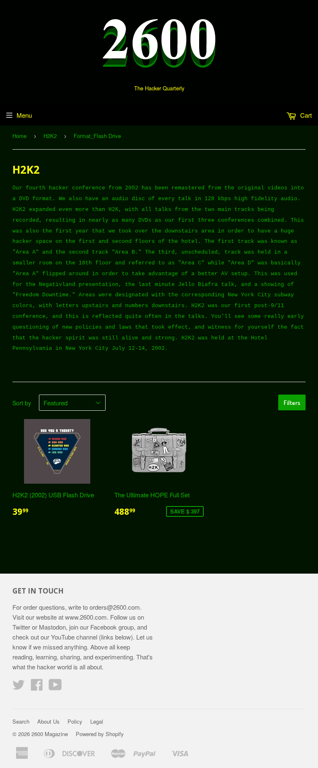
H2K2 (50, 136)
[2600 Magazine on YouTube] (55, 687)
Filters (292, 403)
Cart (305, 115)
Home (19, 136)
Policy (74, 721)
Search (20, 721)
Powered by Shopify (100, 734)
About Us (48, 721)
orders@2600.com (114, 607)
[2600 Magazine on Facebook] (37, 687)
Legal (96, 721)
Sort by (21, 403)
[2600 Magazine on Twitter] (18, 687)
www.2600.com (86, 617)
